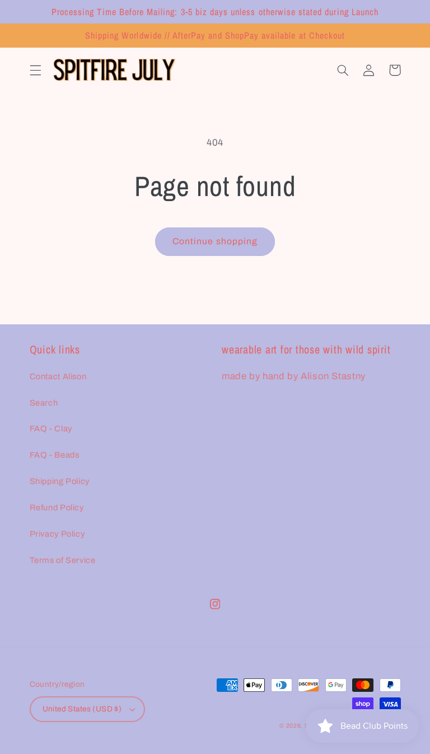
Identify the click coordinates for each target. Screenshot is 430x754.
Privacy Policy (57, 533)
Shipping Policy (60, 481)
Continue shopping (215, 241)
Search (44, 402)
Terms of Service (63, 560)
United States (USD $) (82, 709)
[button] (35, 70)
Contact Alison (58, 376)
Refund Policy (57, 507)
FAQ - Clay (51, 428)
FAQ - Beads (55, 454)
